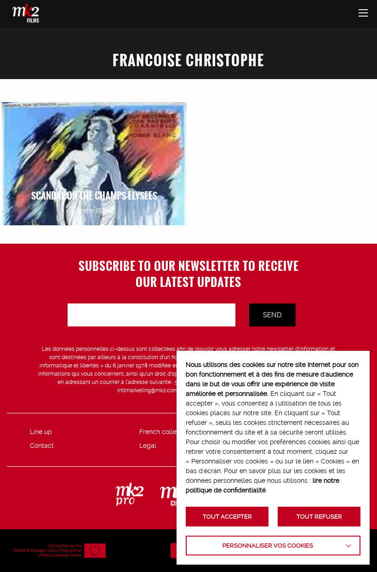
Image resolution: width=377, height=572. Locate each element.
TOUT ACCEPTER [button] (227, 516)
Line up (41, 431)
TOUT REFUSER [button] (319, 516)
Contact (42, 445)
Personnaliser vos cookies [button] (268, 545)
